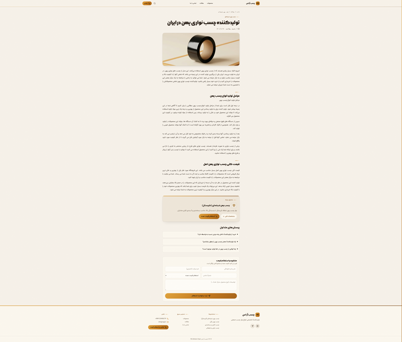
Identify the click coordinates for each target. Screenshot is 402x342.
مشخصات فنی (230, 216)
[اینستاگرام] (257, 326)
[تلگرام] (252, 326)
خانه (238, 12)
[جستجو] (155, 3)
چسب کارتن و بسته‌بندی (212, 325)
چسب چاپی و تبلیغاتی (212, 328)
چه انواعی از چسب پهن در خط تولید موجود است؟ (219, 249)
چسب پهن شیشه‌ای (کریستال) (210, 319)
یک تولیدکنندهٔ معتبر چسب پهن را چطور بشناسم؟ (219, 241)
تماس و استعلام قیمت (157, 327)
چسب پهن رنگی (214, 322)
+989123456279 (160, 319)
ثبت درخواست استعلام (199, 296)
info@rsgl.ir (162, 322)
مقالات (202, 3)
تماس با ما (193, 3)
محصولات (210, 3)
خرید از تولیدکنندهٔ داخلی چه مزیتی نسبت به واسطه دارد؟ (217, 234)
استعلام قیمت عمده (208, 216)
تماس (146, 3)
